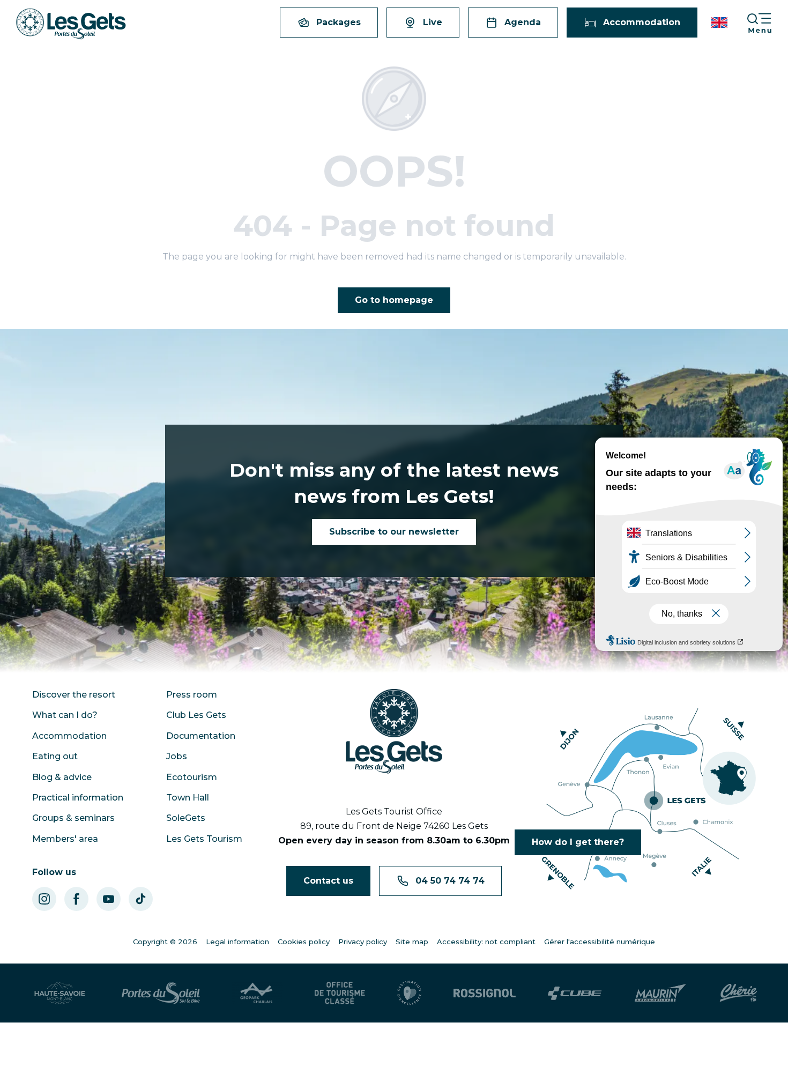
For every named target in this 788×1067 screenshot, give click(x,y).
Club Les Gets (196, 715)
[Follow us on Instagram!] (44, 899)
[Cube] (575, 993)
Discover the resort (73, 695)
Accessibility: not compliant (486, 941)
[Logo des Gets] (394, 731)
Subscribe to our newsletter (394, 532)
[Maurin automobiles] (660, 993)
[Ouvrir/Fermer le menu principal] (767, 22)
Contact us (328, 881)
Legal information (237, 941)
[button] (720, 22)
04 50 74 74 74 (450, 881)
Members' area (65, 839)
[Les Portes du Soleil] (161, 993)
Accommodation (69, 736)
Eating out (55, 756)
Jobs (176, 756)
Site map (412, 941)
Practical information (77, 797)
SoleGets (185, 818)
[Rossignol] (485, 993)
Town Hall (187, 797)
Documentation (200, 736)
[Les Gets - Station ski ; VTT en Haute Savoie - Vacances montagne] (71, 24)
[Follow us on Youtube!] (108, 899)
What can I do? (65, 715)
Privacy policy (362, 941)
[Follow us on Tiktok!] (141, 899)
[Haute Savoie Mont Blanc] (60, 993)
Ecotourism (191, 777)
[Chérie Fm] (738, 993)
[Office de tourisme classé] (340, 993)
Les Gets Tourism (204, 839)
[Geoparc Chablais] (257, 993)
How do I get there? (578, 842)
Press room (191, 695)
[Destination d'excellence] (409, 993)
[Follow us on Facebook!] (76, 899)
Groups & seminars (73, 818)
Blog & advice (62, 777)
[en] (720, 22)
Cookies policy (304, 941)
